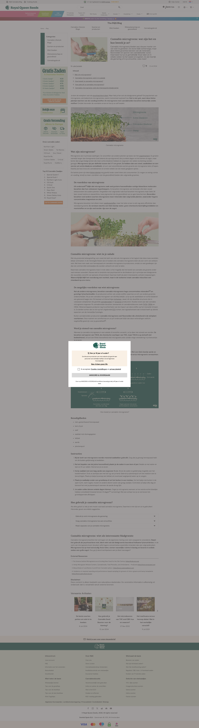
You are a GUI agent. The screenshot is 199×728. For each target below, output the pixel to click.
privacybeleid (115, 369)
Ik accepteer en (101, 369)
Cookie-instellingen (99, 369)
